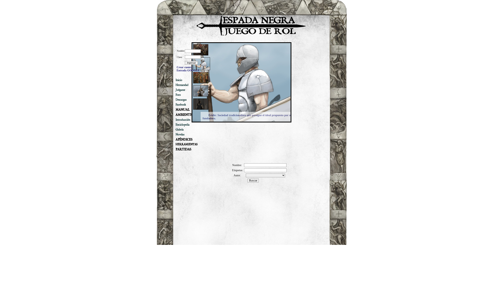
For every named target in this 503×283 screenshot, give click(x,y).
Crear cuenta (184, 67)
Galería (180, 129)
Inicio (179, 80)
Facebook (181, 105)
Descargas (181, 100)
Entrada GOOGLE (188, 70)
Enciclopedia (183, 125)
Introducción (183, 120)
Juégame (180, 90)
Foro (178, 95)
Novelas (180, 134)
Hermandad (182, 85)
